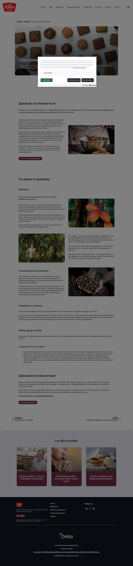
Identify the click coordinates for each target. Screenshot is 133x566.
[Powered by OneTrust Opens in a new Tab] (89, 86)
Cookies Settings (48, 72)
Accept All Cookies (87, 80)
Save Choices (46, 80)
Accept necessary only (74, 80)
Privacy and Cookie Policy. (79, 67)
